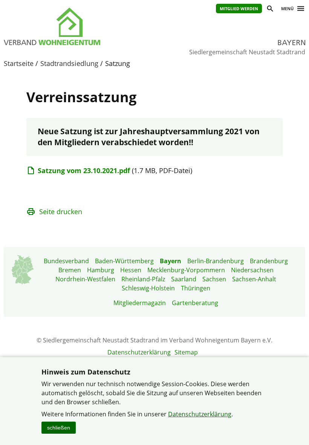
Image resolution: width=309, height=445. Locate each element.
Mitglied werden (239, 8)
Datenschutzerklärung (139, 352)
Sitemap (186, 352)
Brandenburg (269, 261)
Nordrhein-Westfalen (85, 279)
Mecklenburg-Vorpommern (186, 270)
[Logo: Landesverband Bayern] (71, 26)
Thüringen (195, 288)
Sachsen (214, 279)
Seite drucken (60, 211)
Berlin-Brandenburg (215, 261)
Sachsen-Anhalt (254, 279)
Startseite (19, 63)
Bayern (170, 261)
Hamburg (100, 270)
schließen (58, 428)
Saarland (183, 279)
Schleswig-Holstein (148, 288)
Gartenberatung (195, 303)
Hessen (130, 270)
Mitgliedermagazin (139, 303)
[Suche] (269, 9)
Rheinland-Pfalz (143, 279)
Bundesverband (66, 261)
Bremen (69, 270)
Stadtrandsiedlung (69, 63)
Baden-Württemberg (124, 261)
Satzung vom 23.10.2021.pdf (84, 170)
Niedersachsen (252, 270)
